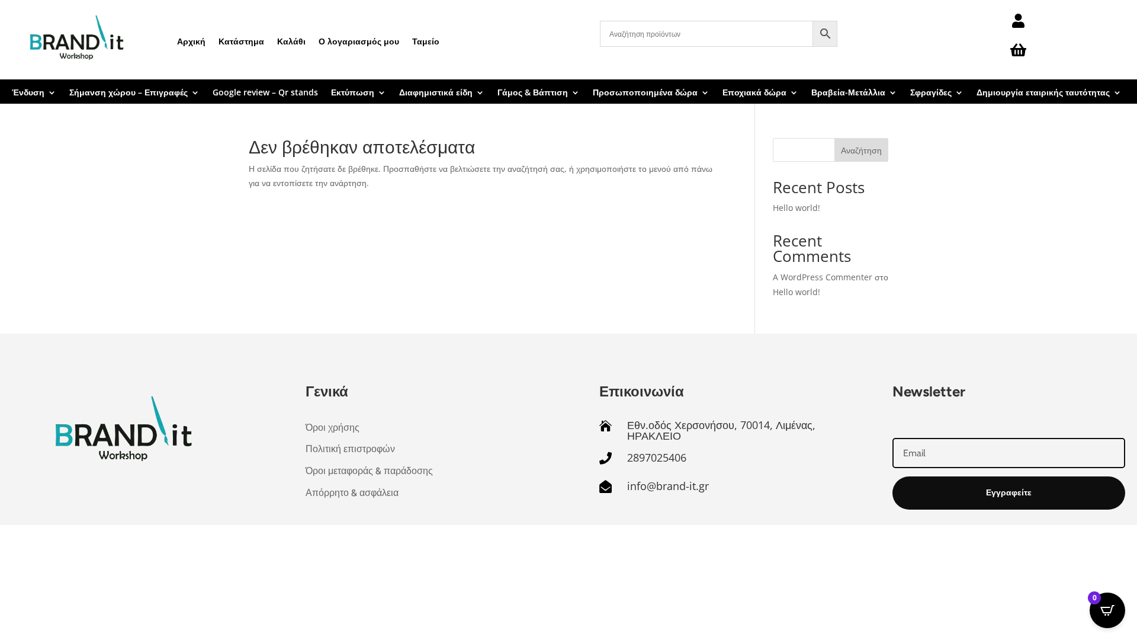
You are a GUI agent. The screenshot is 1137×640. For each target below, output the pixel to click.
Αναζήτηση (861, 150)
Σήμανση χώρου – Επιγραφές (128, 93)
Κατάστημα (241, 41)
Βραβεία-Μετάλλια (848, 93)
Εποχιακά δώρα (754, 93)
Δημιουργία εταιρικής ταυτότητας (1043, 93)
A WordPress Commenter (822, 277)
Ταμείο (425, 41)
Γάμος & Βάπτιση (532, 93)
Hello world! (796, 207)
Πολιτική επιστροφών (350, 449)
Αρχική (191, 41)
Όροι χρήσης (332, 427)
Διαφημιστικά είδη (436, 93)
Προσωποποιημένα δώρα (645, 93)
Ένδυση (28, 93)
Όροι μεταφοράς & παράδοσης (369, 470)
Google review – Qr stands (265, 93)
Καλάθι (291, 41)
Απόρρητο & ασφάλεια (352, 492)
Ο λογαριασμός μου (359, 41)
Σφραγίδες (931, 93)
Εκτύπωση (352, 93)
